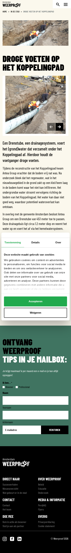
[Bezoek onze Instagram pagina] (5, 538)
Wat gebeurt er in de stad (15, 492)
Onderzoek (43, 492)
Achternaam (8, 422)
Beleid (41, 484)
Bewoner (7, 386)
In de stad (15, 11)
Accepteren (35, 301)
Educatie (42, 488)
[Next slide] (59, 127)
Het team (7, 509)
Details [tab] (35, 242)
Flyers (41, 509)
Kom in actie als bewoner (14, 521)
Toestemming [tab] (12, 242)
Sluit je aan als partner (13, 526)
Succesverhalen (10, 484)
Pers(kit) (42, 505)
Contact (6, 505)
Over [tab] (58, 242)
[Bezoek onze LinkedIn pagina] (19, 538)
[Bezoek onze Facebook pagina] (12, 538)
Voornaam (7, 407)
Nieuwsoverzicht (10, 488)
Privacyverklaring (46, 521)
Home (5, 11)
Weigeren (35, 312)
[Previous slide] (51, 127)
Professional (21, 386)
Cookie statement (46, 526)
